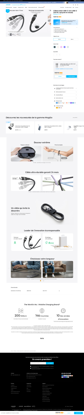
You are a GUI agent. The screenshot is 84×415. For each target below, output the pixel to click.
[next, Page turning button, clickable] (75, 268)
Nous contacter (45, 386)
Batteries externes (14, 386)
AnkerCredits (29, 385)
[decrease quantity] (54, 55)
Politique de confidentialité (47, 393)
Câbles (15, 351)
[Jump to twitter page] (64, 373)
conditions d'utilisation (46, 366)
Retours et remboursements (47, 388)
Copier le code (64, 22)
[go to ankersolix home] (5, 2)
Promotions (28, 389)
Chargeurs (12, 385)
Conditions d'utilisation (46, 394)
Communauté (29, 386)
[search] (73, 4)
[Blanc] (58, 47)
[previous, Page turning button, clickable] (9, 268)
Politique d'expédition (46, 391)
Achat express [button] (72, 76)
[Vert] (68, 47)
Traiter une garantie (45, 389)
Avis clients (28, 391)
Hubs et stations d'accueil (15, 391)
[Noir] (54, 47)
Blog (27, 388)
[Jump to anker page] (13, 406)
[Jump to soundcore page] (27, 406)
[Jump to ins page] (68, 373)
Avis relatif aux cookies (27, 410)
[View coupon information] (76, 23)
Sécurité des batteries (46, 399)
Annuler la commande (46, 401)
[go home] (17, 4)
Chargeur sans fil (14, 388)
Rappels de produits (45, 397)
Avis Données (34, 410)
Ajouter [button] (60, 76)
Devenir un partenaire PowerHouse (48, 385)
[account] (75, 4)
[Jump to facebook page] (62, 373)
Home (12, 351)
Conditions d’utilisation (57, 409)
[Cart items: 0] (77, 4)
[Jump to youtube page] (66, 373)
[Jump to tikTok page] (70, 373)
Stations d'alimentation (15, 393)
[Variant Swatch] (61, 47)
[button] (8, 21)
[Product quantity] (57, 55)
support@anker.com (16, 374)
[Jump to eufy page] (33, 406)
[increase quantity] (59, 55)
